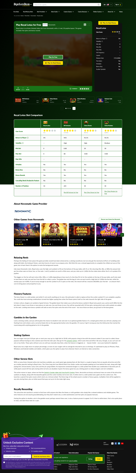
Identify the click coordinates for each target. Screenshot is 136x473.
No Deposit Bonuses (55, 464)
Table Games (110, 456)
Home (22, 15)
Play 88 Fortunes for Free (71, 192)
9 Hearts (100, 240)
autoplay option (72, 341)
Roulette (109, 464)
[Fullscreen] (89, 24)
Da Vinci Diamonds (93, 469)
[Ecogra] (61, 444)
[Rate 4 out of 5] (86, 88)
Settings (90, 459)
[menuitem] (42, 11)
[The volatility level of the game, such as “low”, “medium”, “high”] (102, 41)
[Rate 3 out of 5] (84, 88)
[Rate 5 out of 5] (88, 88)
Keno (108, 458)
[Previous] (62, 108)
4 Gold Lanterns (75, 240)
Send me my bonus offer (42, 456)
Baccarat (109, 467)
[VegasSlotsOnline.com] (23, 4)
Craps (108, 460)
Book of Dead (92, 464)
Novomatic (33, 15)
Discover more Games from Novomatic (110, 219)
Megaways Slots (73, 464)
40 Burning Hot (92, 467)
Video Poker (110, 469)
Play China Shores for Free (91, 192)
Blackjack (109, 462)
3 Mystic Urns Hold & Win (51, 240)
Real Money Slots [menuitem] (28, 12)
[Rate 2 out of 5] (82, 88)
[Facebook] (115, 443)
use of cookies (73, 461)
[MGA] (74, 444)
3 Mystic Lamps (20, 240)
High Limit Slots (73, 467)
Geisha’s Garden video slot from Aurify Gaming (59, 372)
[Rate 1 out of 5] (80, 88)
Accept (99, 459)
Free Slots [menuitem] (16, 12)
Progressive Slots (73, 469)
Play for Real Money (54, 63)
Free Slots (27, 15)
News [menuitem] (121, 12)
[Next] (74, 108)
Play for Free (53, 57)
